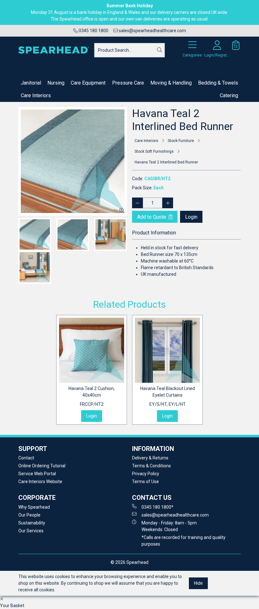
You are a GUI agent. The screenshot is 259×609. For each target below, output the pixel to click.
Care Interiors (36, 95)
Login (191, 217)
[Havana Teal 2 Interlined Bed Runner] (72, 161)
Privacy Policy (145, 473)
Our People (29, 514)
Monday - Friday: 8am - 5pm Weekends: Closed (169, 526)
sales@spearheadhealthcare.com (152, 30)
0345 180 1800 (93, 30)
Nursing (55, 83)
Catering (229, 95)
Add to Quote (152, 217)
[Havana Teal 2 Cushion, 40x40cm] (91, 350)
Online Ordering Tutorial (41, 465)
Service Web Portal (37, 473)
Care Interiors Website (40, 481)
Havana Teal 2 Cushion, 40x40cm (92, 396)
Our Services (31, 530)
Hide (198, 583)
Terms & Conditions (151, 465)
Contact (26, 457)
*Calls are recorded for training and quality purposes (184, 541)
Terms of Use (145, 481)
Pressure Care (128, 83)
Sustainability (31, 522)
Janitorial (31, 83)
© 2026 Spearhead (129, 562)
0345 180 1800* (157, 507)
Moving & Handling (171, 83)
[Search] (159, 50)
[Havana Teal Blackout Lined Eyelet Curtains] (167, 350)
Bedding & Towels (218, 83)
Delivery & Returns (150, 457)
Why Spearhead (34, 507)
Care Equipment (88, 83)
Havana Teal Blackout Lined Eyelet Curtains (167, 396)
